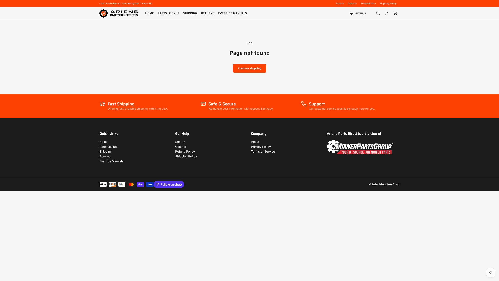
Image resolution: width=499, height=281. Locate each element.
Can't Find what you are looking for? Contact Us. (126, 3)
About (255, 142)
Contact (352, 3)
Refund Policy (368, 3)
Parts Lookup (168, 13)
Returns (207, 13)
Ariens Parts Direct (389, 184)
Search (340, 3)
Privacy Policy (261, 147)
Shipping (190, 13)
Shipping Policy (388, 3)
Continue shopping (249, 68)
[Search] (378, 13)
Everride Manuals (232, 13)
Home (149, 13)
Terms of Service (263, 151)
